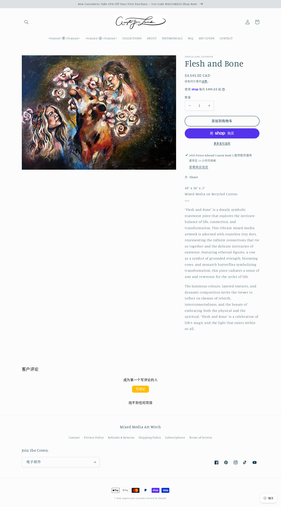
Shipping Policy (150, 437)
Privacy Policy (94, 437)
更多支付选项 (222, 143)
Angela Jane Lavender (134, 498)
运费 (204, 81)
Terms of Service (200, 437)
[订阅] (94, 462)
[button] (26, 22)
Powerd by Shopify (156, 498)
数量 (188, 97)
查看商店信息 (198, 167)
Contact (74, 437)
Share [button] (194, 177)
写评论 (140, 389)
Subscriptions (175, 437)
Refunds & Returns (121, 437)
